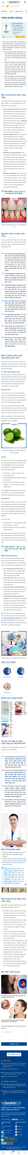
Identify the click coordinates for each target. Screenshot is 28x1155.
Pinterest (20, 1135)
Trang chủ (3, 6)
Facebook (20, 1126)
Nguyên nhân (19, 11)
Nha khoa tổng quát (20, 860)
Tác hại (11, 11)
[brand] (13, 2)
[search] (25, 2)
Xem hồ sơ (20, 36)
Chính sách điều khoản (6, 1133)
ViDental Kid (17, 1147)
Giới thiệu (4, 11)
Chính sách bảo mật (7, 1130)
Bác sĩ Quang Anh (10, 849)
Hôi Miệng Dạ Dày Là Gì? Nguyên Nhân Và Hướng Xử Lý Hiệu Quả (13, 996)
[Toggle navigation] (3, 2)
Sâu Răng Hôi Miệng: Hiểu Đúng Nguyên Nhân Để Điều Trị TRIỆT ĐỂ (12, 1020)
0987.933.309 (10, 1139)
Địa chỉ (19, 1132)
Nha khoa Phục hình (8, 860)
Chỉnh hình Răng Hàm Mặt (18, 858)
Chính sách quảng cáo (6, 1127)
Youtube (20, 1129)
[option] (5, 890)
